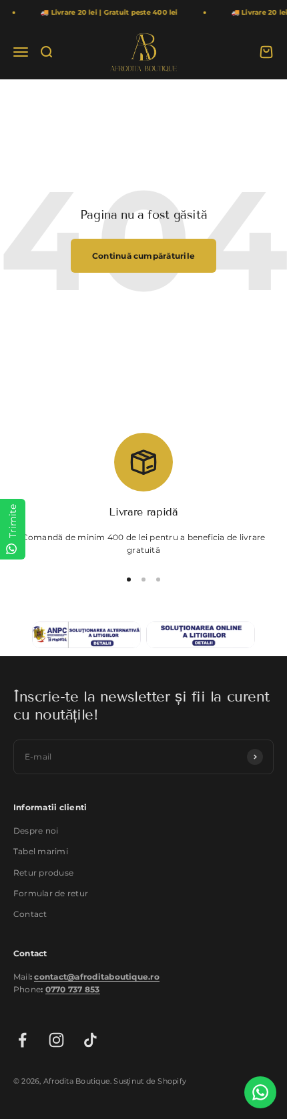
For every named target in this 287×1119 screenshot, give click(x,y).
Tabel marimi (40, 851)
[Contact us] (260, 1092)
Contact (30, 914)
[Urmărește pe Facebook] (22, 1040)
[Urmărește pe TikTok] (90, 1040)
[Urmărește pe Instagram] (56, 1040)
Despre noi (35, 831)
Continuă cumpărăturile (143, 256)
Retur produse (43, 873)
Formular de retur (50, 893)
